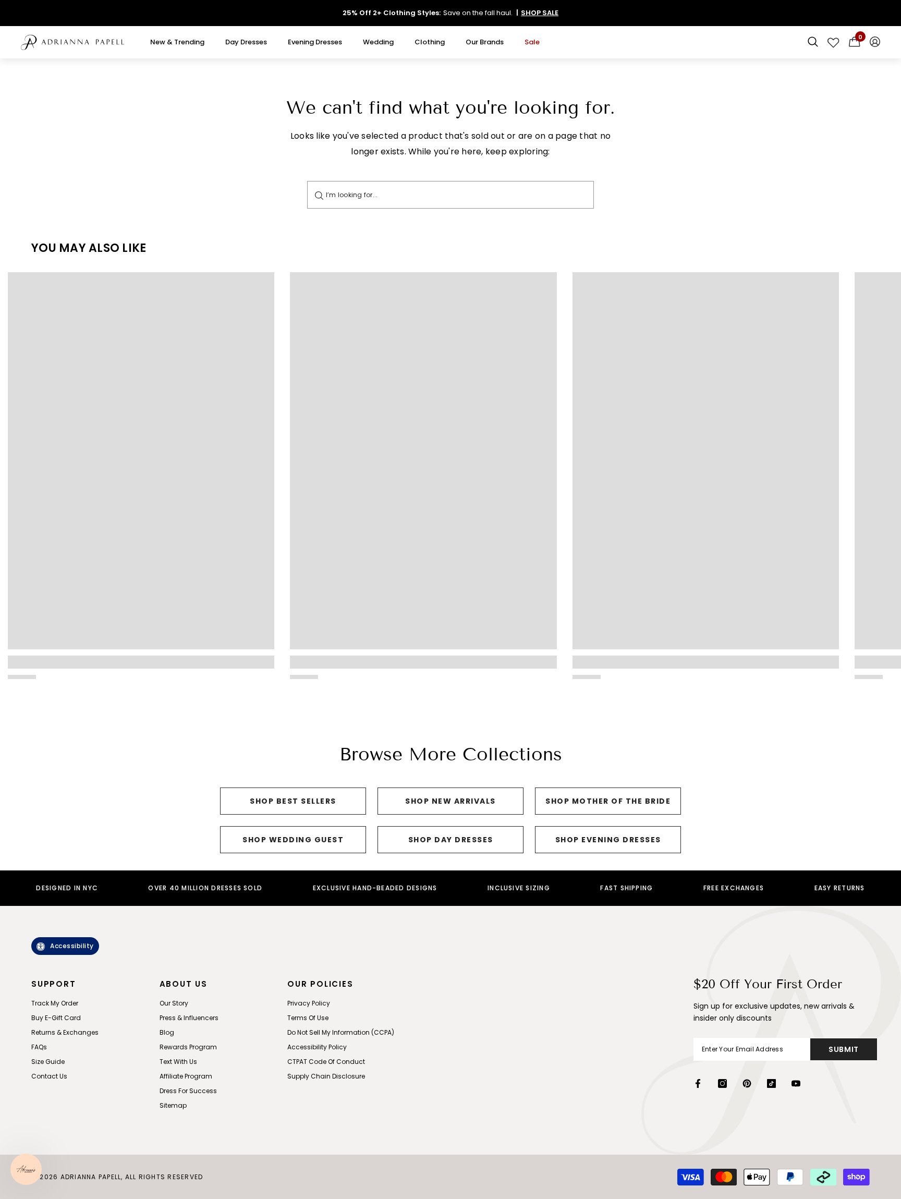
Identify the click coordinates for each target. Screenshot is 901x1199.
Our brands (485, 42)
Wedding (378, 42)
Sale (532, 42)
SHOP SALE (539, 13)
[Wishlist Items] (833, 42)
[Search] (319, 195)
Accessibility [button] (72, 945)
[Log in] (875, 42)
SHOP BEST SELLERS (293, 801)
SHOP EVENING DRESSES (608, 839)
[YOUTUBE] (796, 1083)
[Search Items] (813, 42)
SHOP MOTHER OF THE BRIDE (608, 801)
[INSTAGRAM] (722, 1083)
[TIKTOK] (771, 1083)
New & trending (177, 42)
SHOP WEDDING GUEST (293, 839)
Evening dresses (315, 42)
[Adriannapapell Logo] (72, 42)
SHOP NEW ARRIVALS (450, 801)
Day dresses (246, 42)
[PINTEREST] (746, 1083)
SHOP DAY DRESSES (450, 839)
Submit (844, 1049)
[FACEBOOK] (697, 1083)
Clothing (430, 42)
